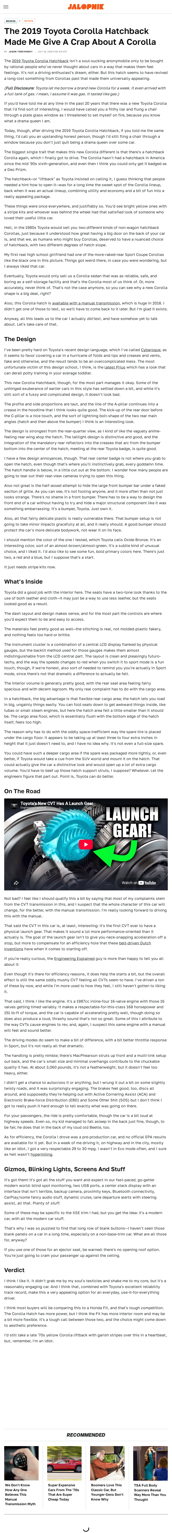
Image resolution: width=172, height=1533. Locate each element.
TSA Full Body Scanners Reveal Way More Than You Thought (150, 1492)
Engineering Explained (74, 958)
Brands (11, 21)
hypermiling (41, 1154)
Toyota (28, 21)
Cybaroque (150, 350)
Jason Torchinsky (21, 51)
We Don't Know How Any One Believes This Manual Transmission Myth (20, 1494)
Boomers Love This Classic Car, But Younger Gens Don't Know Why (107, 1492)
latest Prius (114, 367)
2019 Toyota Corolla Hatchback (40, 61)
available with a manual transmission (86, 303)
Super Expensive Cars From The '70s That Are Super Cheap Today (63, 1492)
